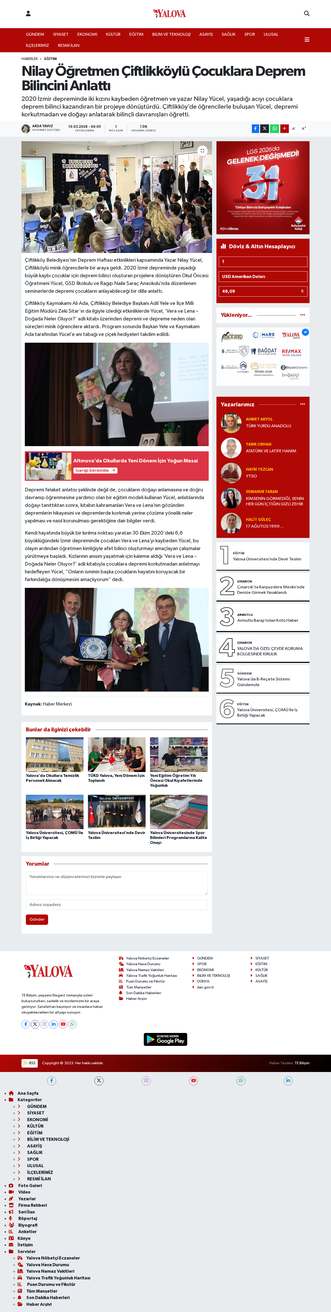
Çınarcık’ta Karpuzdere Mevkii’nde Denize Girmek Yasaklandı (271, 590)
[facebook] (51, 1080)
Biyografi (27, 1225)
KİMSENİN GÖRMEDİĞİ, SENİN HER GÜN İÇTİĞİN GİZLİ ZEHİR (275, 501)
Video (24, 1192)
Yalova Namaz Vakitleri (145, 970)
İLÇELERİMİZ (37, 45)
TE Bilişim (302, 1063)
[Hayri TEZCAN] (231, 473)
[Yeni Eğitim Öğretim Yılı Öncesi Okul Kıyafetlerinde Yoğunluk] (179, 754)
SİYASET (61, 34)
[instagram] (146, 1080)
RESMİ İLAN (68, 45)
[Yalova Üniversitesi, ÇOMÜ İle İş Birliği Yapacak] (55, 812)
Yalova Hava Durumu (143, 964)
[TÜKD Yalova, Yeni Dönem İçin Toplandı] (117, 754)
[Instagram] (44, 1024)
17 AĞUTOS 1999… (265, 526)
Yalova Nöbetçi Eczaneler (147, 958)
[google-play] (166, 1039)
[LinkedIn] (53, 1024)
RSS (31, 1063)
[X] (35, 1024)
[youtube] (193, 1080)
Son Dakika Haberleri (143, 993)
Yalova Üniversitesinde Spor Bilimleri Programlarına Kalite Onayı (178, 838)
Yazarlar (27, 1199)
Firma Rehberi (32, 1205)
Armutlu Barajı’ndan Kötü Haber (267, 620)
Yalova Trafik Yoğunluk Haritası (151, 976)
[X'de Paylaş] (264, 128)
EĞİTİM (136, 34)
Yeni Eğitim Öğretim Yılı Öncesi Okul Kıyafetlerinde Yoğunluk (176, 781)
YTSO (251, 476)
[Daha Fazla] (284, 128)
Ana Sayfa (28, 1093)
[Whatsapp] (72, 1024)
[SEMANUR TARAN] (231, 498)
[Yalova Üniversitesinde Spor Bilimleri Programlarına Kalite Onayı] (179, 812)
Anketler (27, 1231)
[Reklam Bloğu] (263, 187)
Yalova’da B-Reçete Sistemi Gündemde (263, 682)
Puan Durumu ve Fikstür (145, 981)
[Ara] (307, 14)
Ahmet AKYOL (259, 419)
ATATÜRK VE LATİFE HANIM (271, 451)
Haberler (29, 59)
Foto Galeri (30, 1185)
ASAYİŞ (206, 34)
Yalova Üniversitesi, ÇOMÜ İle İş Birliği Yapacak (267, 713)
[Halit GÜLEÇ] (231, 523)
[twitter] (98, 1080)
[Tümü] (302, 315)
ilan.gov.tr (205, 987)
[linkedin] (288, 1080)
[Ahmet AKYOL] (231, 423)
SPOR (249, 34)
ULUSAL (271, 34)
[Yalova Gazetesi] (170, 14)
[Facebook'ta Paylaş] (255, 128)
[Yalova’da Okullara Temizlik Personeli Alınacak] (55, 754)
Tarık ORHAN (258, 444)
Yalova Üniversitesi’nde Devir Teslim (267, 559)
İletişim (25, 1245)
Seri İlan (26, 1212)
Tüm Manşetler (139, 987)
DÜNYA (203, 981)
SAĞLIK (229, 34)
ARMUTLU (245, 614)
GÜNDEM (35, 34)
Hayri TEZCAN (259, 469)
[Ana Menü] (307, 40)
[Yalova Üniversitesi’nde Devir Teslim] (117, 812)
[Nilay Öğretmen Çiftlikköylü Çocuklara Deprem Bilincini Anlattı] (116, 197)
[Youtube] (63, 1024)
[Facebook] (25, 1024)
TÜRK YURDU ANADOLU (268, 426)
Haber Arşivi (136, 999)
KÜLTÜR (113, 34)
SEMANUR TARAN (262, 492)
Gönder (37, 919)
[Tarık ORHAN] (231, 448)
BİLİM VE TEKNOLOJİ (171, 34)
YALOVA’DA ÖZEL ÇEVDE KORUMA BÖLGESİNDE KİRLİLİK (270, 651)
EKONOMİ (87, 34)
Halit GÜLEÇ (258, 520)
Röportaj (27, 1218)
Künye (24, 1238)
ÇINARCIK (244, 581)
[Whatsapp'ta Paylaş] (274, 128)
